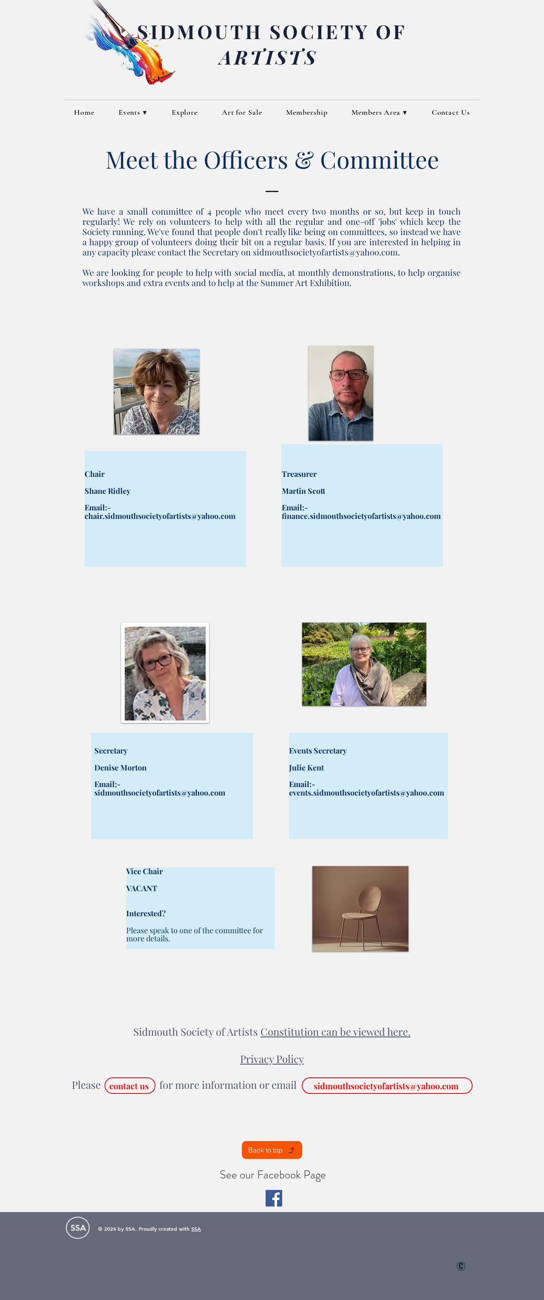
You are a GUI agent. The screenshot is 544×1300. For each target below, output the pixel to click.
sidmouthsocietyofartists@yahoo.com (325, 252)
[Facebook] (274, 1198)
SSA (196, 1228)
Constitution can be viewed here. (336, 1031)
